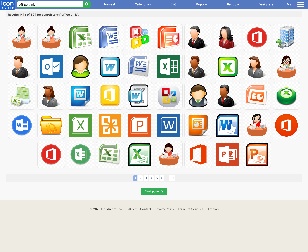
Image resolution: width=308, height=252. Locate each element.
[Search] (87, 4)
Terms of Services (190, 209)
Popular (201, 4)
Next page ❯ (154, 191)
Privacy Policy (164, 209)
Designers (266, 4)
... (166, 178)
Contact (145, 209)
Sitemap (213, 209)
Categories (143, 4)
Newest (109, 4)
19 (172, 178)
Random (233, 4)
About (132, 209)
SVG (173, 4)
